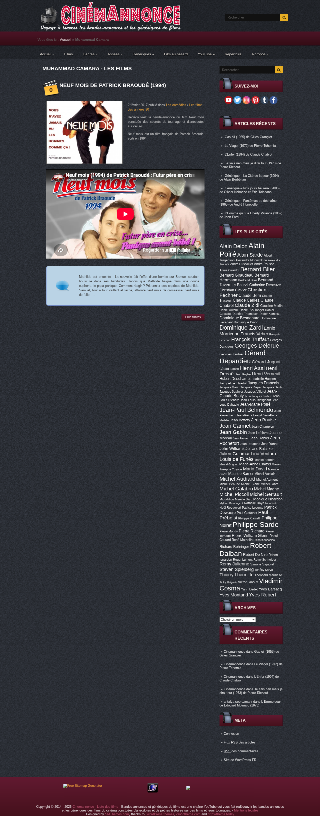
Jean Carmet (235, 426)
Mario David (255, 468)
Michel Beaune (230, 484)
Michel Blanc (250, 484)
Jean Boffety (240, 420)
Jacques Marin (230, 387)
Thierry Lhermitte (237, 574)
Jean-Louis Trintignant (255, 400)
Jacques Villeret (255, 391)
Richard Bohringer (234, 547)
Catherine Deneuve (265, 285)
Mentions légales (246, 810)
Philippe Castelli (249, 518)
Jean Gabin (233, 432)
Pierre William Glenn (250, 535)
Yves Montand (234, 594)
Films (68, 54)
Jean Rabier (259, 438)
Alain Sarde (250, 255)
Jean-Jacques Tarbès (258, 396)
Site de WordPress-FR (240, 760)
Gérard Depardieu (243, 357)
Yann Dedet (249, 589)
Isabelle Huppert (264, 379)
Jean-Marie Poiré (255, 404)
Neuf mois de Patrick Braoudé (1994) (113, 85)
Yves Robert (262, 594)
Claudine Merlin (271, 306)
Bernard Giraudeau (237, 275)
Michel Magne (266, 489)
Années (115, 54)
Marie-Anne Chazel (255, 464)
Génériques (143, 54)
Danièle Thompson (245, 314)
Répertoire (233, 54)
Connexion (231, 733)
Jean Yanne (269, 444)
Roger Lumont (242, 559)
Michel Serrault (266, 494)
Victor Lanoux (248, 582)
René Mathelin (242, 540)
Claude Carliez (246, 300)
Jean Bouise (263, 419)
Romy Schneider (265, 559)
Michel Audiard (237, 479)
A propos (260, 54)
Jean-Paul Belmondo (246, 410)
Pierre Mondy (229, 531)
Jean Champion (263, 426)
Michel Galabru (236, 488)
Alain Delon (234, 246)
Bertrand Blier (247, 280)
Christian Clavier (233, 290)
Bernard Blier (257, 269)
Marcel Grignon (229, 464)
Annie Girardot (229, 270)
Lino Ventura (263, 453)
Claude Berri (249, 295)
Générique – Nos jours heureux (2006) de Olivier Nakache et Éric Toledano (250, 190)
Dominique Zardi (241, 327)
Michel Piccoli (234, 494)
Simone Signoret (262, 564)
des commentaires (241, 751)
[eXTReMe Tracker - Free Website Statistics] (153, 791)
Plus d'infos (193, 317)
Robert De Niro (255, 555)
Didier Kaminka (270, 314)
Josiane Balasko (259, 449)
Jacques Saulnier (231, 391)
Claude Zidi (247, 305)
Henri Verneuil (266, 373)
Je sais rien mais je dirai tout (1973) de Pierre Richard (251, 691)
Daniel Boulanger (252, 310)
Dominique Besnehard (240, 318)
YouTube (206, 54)
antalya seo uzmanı (238, 701)
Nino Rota (271, 503)
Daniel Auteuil (229, 310)
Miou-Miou (227, 499)
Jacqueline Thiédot (233, 383)
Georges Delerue (256, 345)
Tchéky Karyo (264, 570)
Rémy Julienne (234, 563)
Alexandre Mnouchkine (251, 260)
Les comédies (176, 105)
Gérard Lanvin (229, 369)
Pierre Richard (251, 531)
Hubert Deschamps (236, 379)
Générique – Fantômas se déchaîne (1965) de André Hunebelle (248, 202)
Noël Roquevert (230, 507)
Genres (90, 54)
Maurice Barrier (241, 474)
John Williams (232, 448)
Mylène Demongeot (231, 503)
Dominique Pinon (246, 322)
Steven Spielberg (237, 569)
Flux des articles (240, 742)
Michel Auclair (264, 474)
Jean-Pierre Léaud (249, 415)
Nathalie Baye (254, 503)
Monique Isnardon (267, 499)
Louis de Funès (237, 459)
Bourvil (242, 285)
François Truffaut (250, 339)
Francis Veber (254, 333)
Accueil (65, 40)
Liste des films (107, 806)
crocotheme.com (188, 814)
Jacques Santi (272, 387)
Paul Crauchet (247, 513)
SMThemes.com (117, 814)
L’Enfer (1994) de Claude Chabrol (248, 154)
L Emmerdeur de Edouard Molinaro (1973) (250, 703)
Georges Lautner (232, 354)
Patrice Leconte (252, 507)
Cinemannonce (234, 651)
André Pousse (264, 264)
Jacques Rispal (251, 387)
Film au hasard (176, 54)
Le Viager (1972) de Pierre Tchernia (250, 146)
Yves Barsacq (270, 589)
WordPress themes (160, 814)
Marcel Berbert (264, 460)
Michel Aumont (267, 479)
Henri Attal (252, 368)
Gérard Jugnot (266, 361)
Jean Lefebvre (258, 433)
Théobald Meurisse (268, 575)
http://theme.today (221, 814)
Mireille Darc (243, 499)
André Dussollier (241, 264)
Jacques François (263, 383)
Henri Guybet (243, 374)
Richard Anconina (264, 539)
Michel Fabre (269, 484)
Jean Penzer (240, 438)
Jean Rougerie (250, 444)
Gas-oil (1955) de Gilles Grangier (248, 137)
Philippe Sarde (255, 524)
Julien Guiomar (235, 453)
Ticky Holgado (228, 582)
